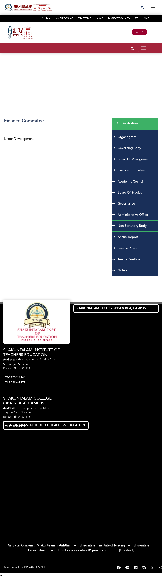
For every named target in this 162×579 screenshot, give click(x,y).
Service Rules (127, 248)
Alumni (46, 18)
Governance (126, 203)
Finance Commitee (131, 170)
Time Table (84, 18)
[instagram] (160, 568)
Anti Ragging (64, 18)
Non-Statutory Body (132, 226)
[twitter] (153, 568)
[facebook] (119, 568)
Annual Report (128, 237)
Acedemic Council (131, 181)
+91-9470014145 (14, 377)
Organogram (127, 137)
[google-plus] (127, 568)
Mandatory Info (119, 18)
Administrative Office (133, 215)
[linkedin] (136, 568)
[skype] (144, 568)
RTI (136, 18)
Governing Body (129, 148)
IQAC (146, 18)
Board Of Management (134, 159)
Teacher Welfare (129, 259)
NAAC (99, 18)
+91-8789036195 (14, 381)
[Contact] (121, 550)
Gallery (123, 270)
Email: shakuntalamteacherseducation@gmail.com (68, 550)
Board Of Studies (130, 192)
